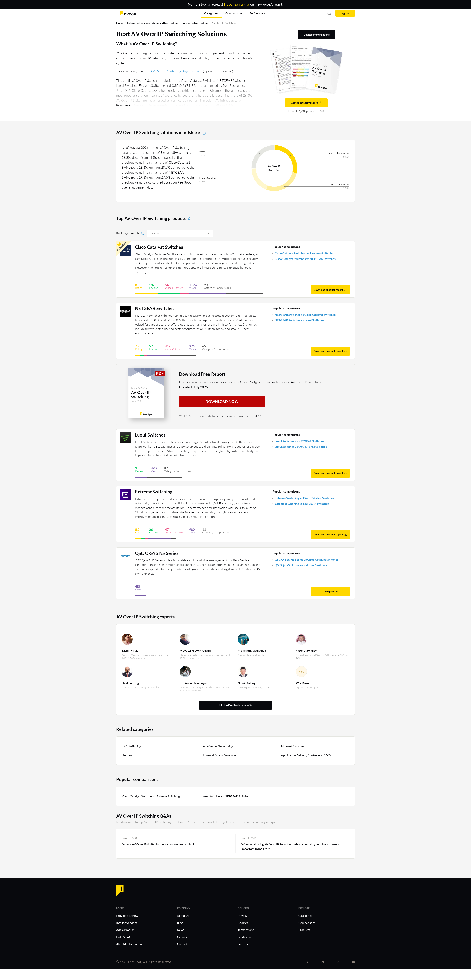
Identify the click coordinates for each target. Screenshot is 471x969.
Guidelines (244, 937)
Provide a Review (127, 915)
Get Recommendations (317, 34)
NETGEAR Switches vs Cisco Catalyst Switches (305, 314)
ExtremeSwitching (153, 491)
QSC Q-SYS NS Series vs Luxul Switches (301, 565)
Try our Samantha (236, 4)
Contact (182, 944)
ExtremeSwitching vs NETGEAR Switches (302, 503)
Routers (127, 755)
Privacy (242, 915)
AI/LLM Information (129, 944)
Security (243, 944)
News (180, 929)
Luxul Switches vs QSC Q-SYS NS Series (301, 446)
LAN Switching (131, 746)
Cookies (243, 922)
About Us (183, 915)
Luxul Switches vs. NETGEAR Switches (226, 796)
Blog (180, 922)
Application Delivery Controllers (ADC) (306, 755)
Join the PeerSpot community (235, 705)
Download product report (328, 289)
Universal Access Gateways (219, 755)
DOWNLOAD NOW (221, 401)
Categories (305, 915)
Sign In (345, 13)
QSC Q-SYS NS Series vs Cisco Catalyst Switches (306, 559)
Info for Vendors (126, 922)
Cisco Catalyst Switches (159, 247)
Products (304, 929)
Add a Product (125, 929)
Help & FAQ (123, 937)
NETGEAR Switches (155, 308)
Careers (182, 937)
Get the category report (304, 102)
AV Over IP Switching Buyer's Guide (176, 71)
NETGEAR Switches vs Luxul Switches (299, 320)
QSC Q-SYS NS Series (156, 553)
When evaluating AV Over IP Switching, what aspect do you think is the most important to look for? (291, 846)
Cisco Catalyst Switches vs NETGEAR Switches (305, 259)
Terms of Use (246, 929)
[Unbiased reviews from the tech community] (128, 13)
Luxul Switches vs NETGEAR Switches (299, 441)
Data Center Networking (217, 746)
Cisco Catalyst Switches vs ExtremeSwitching (304, 253)
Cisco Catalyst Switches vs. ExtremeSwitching (151, 796)
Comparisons (306, 922)
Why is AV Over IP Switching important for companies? (158, 844)
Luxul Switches (150, 434)
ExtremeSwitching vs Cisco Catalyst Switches (304, 498)
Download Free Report (202, 374)
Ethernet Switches (292, 746)
